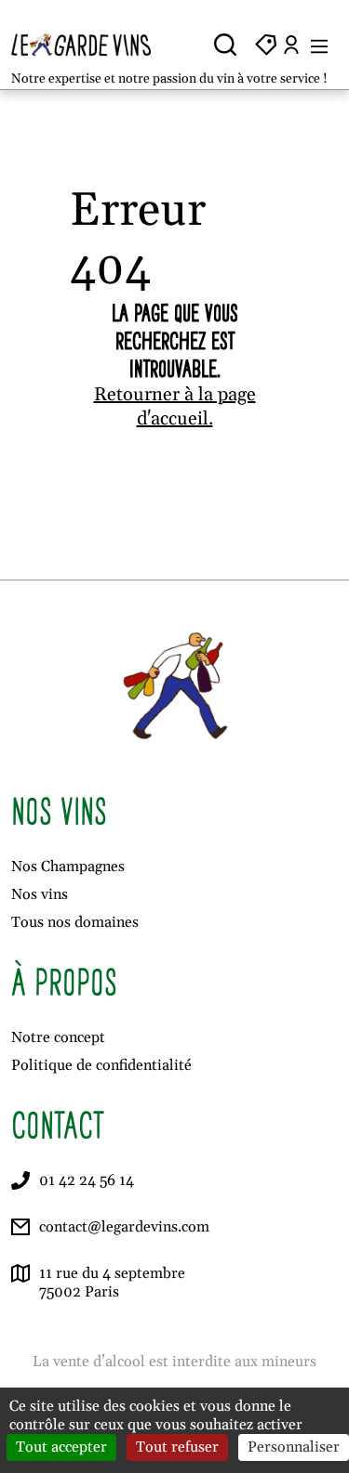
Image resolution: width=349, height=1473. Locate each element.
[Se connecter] (291, 44)
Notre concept (58, 1037)
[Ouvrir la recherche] (225, 44)
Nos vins (39, 894)
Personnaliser (294, 1447)
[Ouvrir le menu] (319, 44)
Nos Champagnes (68, 866)
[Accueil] (89, 45)
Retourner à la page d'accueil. (175, 407)
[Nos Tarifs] (266, 44)
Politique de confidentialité (101, 1065)
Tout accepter (61, 1447)
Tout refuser (177, 1447)
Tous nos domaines (75, 922)
